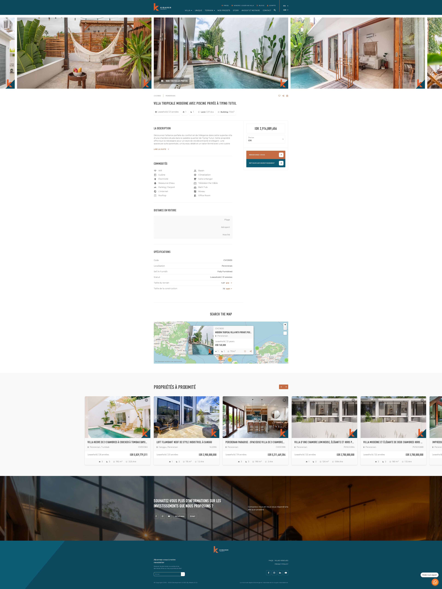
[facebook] (156, 516)
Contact (267, 10)
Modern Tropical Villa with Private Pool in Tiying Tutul (233, 332)
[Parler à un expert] (435, 582)
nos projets (224, 10)
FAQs (271, 560)
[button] (286, 360)
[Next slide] (286, 53)
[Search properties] (275, 10)
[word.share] (283, 96)
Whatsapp (179, 516)
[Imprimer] (287, 96)
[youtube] (169, 516)
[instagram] (162, 516)
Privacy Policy (281, 564)
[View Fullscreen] (285, 333)
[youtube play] (285, 572)
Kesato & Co (193, 582)
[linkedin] (280, 572)
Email (192, 516)
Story (236, 10)
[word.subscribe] (183, 574)
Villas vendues (281, 560)
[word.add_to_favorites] (279, 95)
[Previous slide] (156, 53)
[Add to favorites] (146, 400)
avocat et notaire (251, 10)
